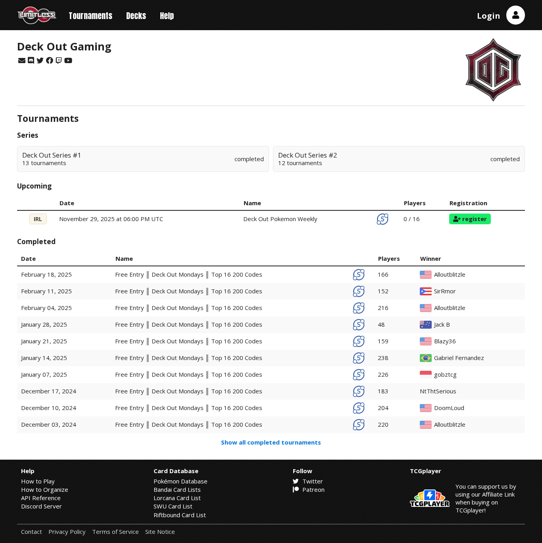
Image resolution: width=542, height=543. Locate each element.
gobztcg (445, 374)
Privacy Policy (67, 531)
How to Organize (44, 489)
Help (167, 16)
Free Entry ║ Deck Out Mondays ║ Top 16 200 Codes (188, 274)
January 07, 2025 (44, 374)
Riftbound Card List (180, 515)
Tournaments (90, 16)
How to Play (38, 481)
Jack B (442, 324)
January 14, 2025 (44, 358)
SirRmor (445, 291)
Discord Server (41, 506)
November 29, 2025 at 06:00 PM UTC (111, 219)
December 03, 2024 (48, 424)
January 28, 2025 (44, 324)
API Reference (41, 498)
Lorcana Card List (177, 498)
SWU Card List (173, 506)
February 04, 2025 (46, 308)
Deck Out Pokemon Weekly (280, 219)
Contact (31, 531)
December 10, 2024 (48, 408)
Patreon (313, 489)
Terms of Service (115, 531)
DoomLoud (449, 407)
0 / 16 (412, 219)
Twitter (312, 481)
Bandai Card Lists (177, 489)
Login (488, 15)
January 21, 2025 (44, 341)
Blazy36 (445, 341)
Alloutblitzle (449, 274)
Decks (136, 16)
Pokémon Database (181, 481)
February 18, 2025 (46, 274)
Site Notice (160, 531)
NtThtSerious (438, 391)
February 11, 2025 (46, 291)
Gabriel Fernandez (459, 357)
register (474, 219)
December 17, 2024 (48, 391)
